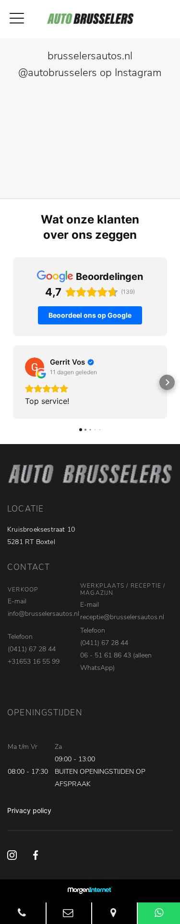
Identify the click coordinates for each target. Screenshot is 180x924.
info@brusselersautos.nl (43, 613)
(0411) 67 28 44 (32, 649)
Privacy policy (29, 810)
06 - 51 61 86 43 (105, 655)
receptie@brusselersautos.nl (122, 617)
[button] (13, 382)
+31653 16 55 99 (34, 661)
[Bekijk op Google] (34, 367)
